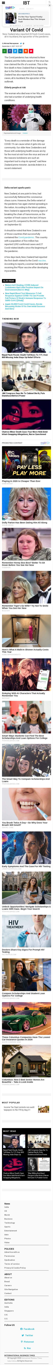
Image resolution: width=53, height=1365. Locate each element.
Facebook (29, 1329)
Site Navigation (11, 1289)
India (6, 1207)
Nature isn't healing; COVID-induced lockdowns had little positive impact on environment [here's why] (24, 287)
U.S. (6, 1319)
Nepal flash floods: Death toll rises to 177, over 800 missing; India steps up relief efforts (25, 356)
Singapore (9, 1311)
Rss (28, 1348)
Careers (8, 1285)
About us (8, 1278)
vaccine (42, 260)
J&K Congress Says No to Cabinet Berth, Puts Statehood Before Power (23, 394)
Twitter (28, 1335)
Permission (9, 1256)
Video (7, 1243)
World (7, 1215)
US (5, 1211)
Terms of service (12, 1264)
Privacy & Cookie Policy (15, 1268)
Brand (7, 1282)
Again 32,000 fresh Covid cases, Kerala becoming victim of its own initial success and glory (25, 306)
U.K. (6, 1315)
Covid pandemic (26, 237)
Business (8, 1219)
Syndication (9, 1260)
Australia (8, 1303)
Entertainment (10, 1231)
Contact (7, 1293)
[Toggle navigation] (3, 3)
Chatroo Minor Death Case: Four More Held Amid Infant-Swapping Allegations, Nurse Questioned (24, 433)
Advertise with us (12, 1252)
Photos (7, 1239)
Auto (6, 1235)
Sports (7, 1227)
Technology (9, 1223)
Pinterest (28, 1342)
